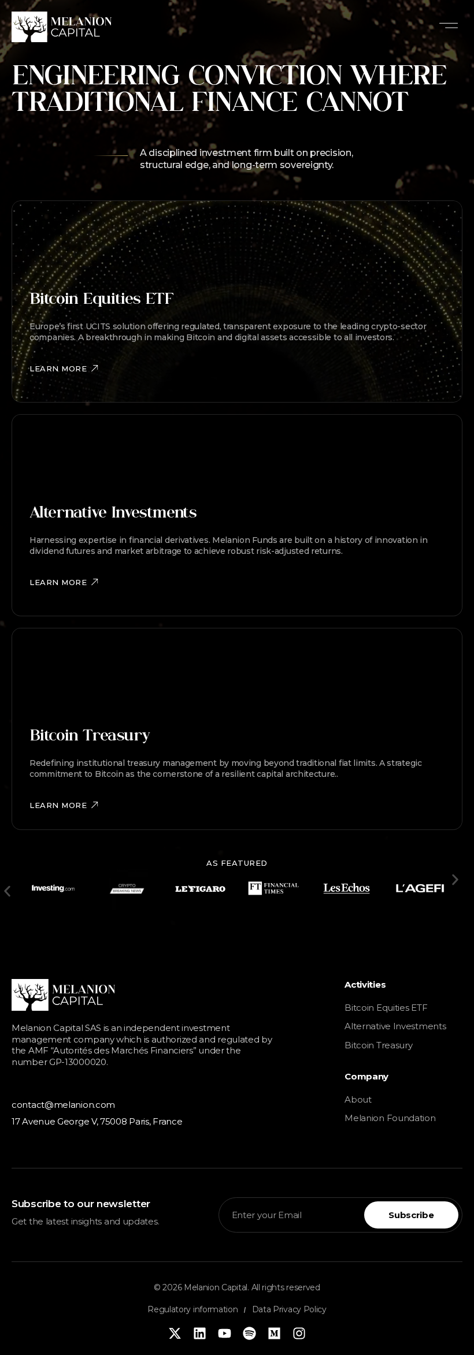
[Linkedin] (199, 1333)
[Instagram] (299, 1333)
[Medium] (274, 1333)
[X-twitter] (175, 1333)
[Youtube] (224, 1333)
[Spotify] (249, 1333)
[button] (448, 27)
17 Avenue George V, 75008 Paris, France (97, 1121)
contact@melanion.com (63, 1104)
